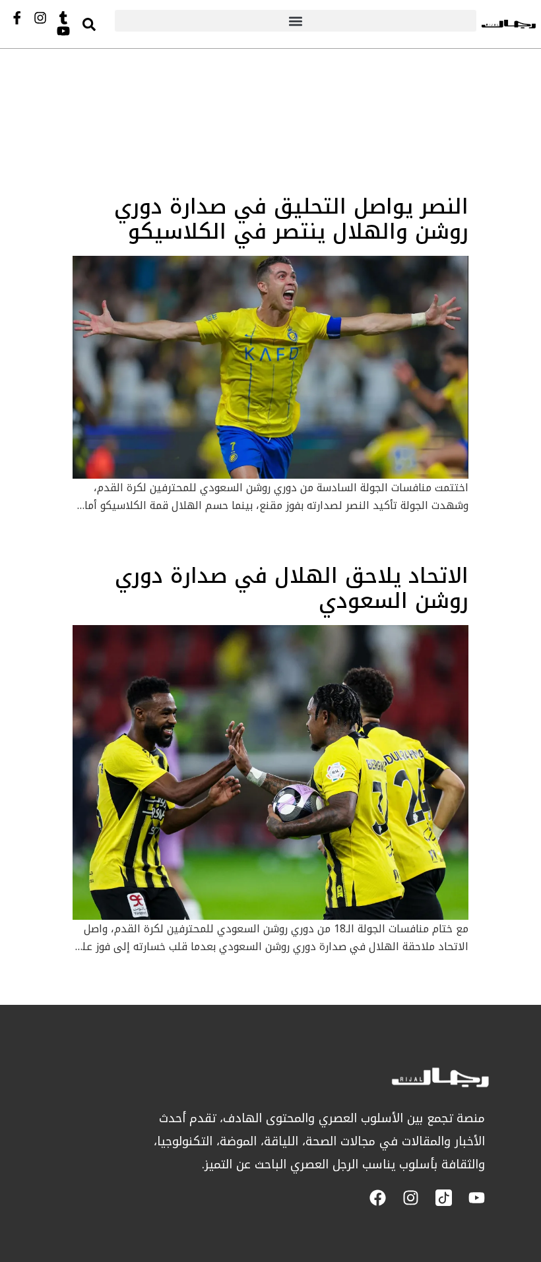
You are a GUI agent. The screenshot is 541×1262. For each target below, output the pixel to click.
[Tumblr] (63, 17)
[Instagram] (40, 17)
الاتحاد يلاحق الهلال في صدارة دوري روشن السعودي (291, 588)
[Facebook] (377, 1197)
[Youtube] (63, 31)
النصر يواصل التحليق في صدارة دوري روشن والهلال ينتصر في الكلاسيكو (291, 219)
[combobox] (101, 24)
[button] (295, 21)
